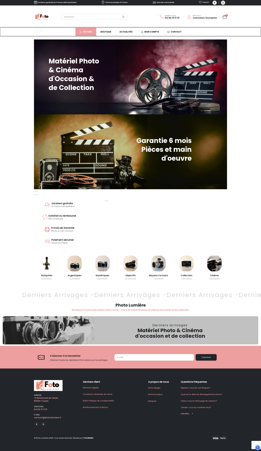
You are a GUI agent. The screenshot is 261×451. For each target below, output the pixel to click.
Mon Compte (151, 31)
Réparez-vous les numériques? (195, 387)
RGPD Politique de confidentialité (98, 400)
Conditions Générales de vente (97, 394)
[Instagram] (223, 3)
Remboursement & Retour (95, 407)
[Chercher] (123, 17)
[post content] (46, 263)
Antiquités (46, 275)
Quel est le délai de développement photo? (201, 394)
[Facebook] (215, 3)
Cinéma (214, 275)
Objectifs (130, 275)
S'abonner (206, 357)
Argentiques (75, 275)
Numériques (102, 275)
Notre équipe (154, 387)
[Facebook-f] (36, 424)
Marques (152, 401)
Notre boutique (155, 394)
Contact (176, 31)
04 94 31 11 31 (40, 409)
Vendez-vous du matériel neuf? (196, 407)
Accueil (87, 31)
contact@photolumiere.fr (47, 417)
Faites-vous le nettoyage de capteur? (199, 401)
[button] (35, 191)
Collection (186, 275)
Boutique (105, 31)
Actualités (126, 31)
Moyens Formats (158, 275)
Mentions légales (91, 387)
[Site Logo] (42, 17)
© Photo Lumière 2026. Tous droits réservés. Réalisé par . (64, 438)
